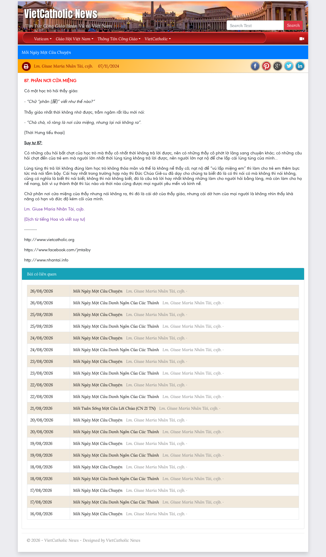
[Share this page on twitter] (289, 66)
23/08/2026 (41, 361)
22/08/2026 (41, 384)
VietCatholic (156, 38)
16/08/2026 (41, 513)
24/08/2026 (41, 337)
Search (293, 25)
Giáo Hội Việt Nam (73, 38)
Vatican (41, 38)
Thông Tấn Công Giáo (118, 38)
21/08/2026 (41, 408)
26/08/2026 (41, 291)
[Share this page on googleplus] (278, 66)
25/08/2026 (41, 314)
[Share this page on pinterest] (266, 66)
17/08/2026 (41, 490)
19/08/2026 (41, 443)
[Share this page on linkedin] (300, 66)
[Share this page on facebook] (255, 66)
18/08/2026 (41, 466)
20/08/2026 (41, 419)
